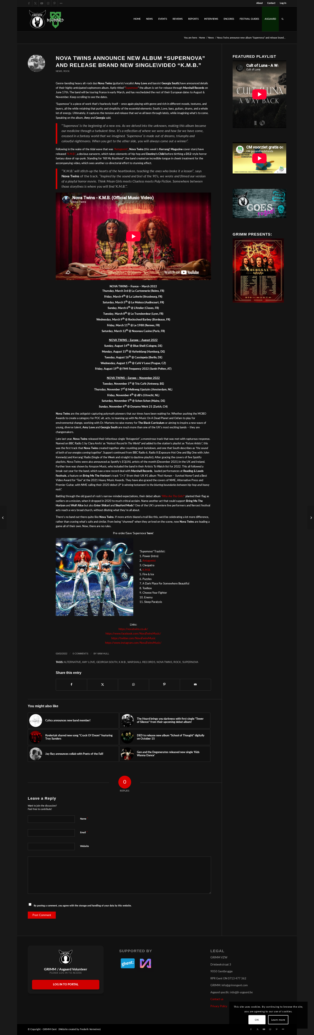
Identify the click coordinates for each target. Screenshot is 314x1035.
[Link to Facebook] (29, 3)
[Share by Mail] (195, 684)
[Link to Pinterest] (54, 3)
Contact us (216, 999)
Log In (283, 3)
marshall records (141, 662)
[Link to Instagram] (48, 3)
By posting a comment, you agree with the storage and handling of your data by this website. (83, 906)
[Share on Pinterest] (164, 684)
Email (84, 832)
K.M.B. (146, 570)
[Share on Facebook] (71, 684)
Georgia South (106, 662)
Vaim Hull (103, 653)
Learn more (278, 1020)
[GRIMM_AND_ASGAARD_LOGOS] (46, 19)
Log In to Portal (65, 984)
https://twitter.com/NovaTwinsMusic (133, 638)
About (259, 3)
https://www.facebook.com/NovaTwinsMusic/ (133, 633)
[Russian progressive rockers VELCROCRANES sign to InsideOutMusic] (3, 517)
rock (177, 662)
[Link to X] (35, 3)
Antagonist (149, 560)
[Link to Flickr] (61, 3)
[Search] (282, 19)
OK (257, 1020)
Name (84, 818)
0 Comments (80, 653)
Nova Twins (164, 662)
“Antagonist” (121, 149)
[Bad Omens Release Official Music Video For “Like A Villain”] (310, 517)
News (59, 71)
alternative (72, 662)
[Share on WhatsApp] (133, 684)
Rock (66, 71)
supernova (190, 662)
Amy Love (88, 662)
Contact (271, 3)
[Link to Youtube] (42, 3)
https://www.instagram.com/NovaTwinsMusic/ (133, 643)
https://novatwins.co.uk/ (133, 629)
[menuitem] (259, 3)
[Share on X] (102, 684)
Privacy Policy (218, 1006)
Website (84, 846)
